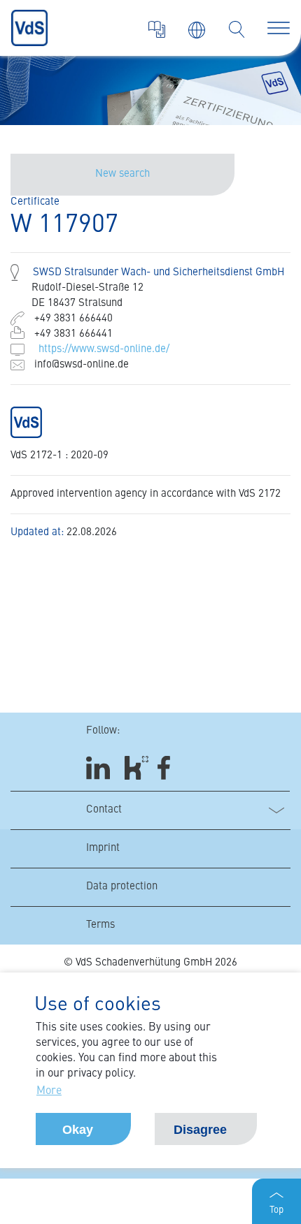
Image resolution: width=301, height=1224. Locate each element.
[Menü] (278, 28)
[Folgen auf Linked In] (100, 768)
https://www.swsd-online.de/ (103, 349)
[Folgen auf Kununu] (136, 768)
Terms (100, 925)
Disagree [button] (200, 1130)
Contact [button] (104, 810)
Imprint (103, 848)
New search (122, 174)
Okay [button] (77, 1130)
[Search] (236, 29)
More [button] (49, 1091)
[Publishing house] (156, 29)
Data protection (122, 887)
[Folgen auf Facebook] (168, 768)
